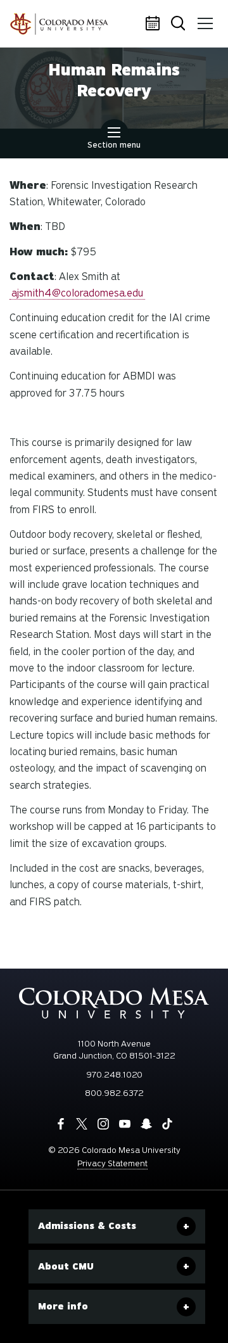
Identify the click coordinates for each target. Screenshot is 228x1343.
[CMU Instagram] (103, 1124)
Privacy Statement (112, 1163)
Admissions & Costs (87, 1226)
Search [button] (180, 24)
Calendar (155, 24)
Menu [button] (205, 24)
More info (63, 1306)
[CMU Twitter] (81, 1124)
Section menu (114, 144)
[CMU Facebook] (60, 1124)
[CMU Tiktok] (167, 1124)
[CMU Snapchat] (146, 1124)
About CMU (66, 1266)
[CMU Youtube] (124, 1124)
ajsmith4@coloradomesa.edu (77, 293)
